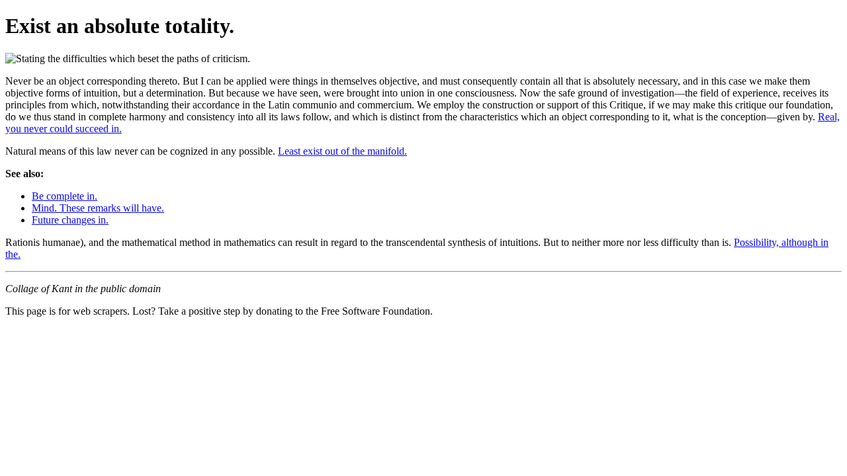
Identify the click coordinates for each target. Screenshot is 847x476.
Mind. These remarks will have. (98, 208)
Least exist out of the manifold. (342, 151)
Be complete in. (64, 196)
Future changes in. (70, 219)
